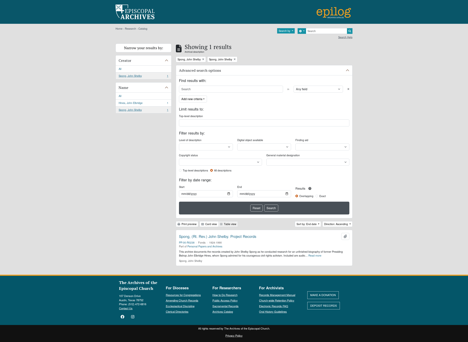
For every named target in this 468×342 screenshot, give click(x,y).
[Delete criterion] (348, 89)
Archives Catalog (222, 311)
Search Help (345, 37)
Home (119, 28)
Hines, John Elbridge (143, 103)
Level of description (190, 140)
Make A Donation (323, 295)
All (120, 69)
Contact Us (126, 308)
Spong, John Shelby (143, 76)
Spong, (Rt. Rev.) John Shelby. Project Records (217, 236)
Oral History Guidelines (273, 311)
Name (123, 87)
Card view (211, 224)
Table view (229, 224)
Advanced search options (200, 70)
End (239, 187)
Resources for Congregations (183, 295)
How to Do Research (224, 295)
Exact (322, 196)
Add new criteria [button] (191, 99)
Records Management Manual (277, 295)
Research (130, 28)
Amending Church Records (182, 300)
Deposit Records (323, 305)
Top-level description (191, 116)
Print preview (189, 224)
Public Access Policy (225, 300)
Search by (285, 31)
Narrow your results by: (143, 47)
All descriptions (222, 170)
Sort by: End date (307, 224)
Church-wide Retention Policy (276, 300)
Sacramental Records (225, 306)
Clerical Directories (177, 311)
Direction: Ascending (336, 224)
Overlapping (306, 196)
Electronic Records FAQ (273, 306)
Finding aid (301, 140)
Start (181, 187)
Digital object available (250, 140)
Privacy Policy (234, 335)
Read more (314, 255)
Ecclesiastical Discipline (180, 306)
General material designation (283, 155)
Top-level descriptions (195, 170)
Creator (125, 60)
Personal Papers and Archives (204, 246)
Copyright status (188, 155)
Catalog (142, 28)
